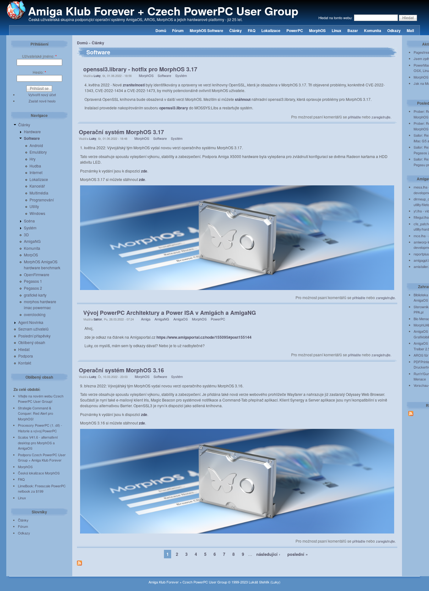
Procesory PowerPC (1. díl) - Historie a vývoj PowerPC (40, 428)
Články (235, 30)
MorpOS (31, 254)
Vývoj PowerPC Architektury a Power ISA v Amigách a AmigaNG (169, 313)
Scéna (29, 220)
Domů (160, 30)
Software (32, 138)
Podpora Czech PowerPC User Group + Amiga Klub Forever (42, 457)
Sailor (98, 319)
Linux (336, 30)
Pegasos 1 (33, 281)
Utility (34, 206)
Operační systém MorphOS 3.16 (121, 370)
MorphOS (317, 30)
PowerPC (294, 30)
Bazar (352, 30)
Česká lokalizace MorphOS (39, 472)
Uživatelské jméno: (39, 56)
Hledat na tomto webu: (335, 17)
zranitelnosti (134, 85)
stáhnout (243, 99)
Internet (36, 172)
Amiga (145, 318)
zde (144, 171)
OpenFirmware (36, 274)
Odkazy (394, 30)
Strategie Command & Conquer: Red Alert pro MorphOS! (35, 413)
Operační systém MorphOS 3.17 (121, 132)
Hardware (32, 131)
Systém (30, 227)
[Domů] (16, 18)
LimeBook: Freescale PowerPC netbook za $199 (42, 488)
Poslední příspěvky (34, 335)
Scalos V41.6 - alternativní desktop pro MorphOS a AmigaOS (38, 443)
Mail (410, 30)
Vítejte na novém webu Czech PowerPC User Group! (40, 398)
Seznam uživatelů (33, 328)
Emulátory (38, 152)
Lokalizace (270, 30)
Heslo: (39, 72)
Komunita (372, 30)
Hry (32, 158)
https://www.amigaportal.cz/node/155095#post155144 (204, 337)
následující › (268, 554)
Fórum (178, 30)
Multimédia (39, 192)
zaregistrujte (381, 116)
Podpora (25, 355)
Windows (37, 213)
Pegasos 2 (33, 288)
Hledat (24, 349)
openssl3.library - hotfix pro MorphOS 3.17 (140, 69)
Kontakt (24, 362)
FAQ (251, 30)
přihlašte (354, 116)
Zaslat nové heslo (42, 100)
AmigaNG (32, 241)
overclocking (35, 314)
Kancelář (37, 186)
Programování (42, 199)
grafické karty (35, 295)
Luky (97, 76)
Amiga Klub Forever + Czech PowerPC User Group (163, 11)
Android (36, 145)
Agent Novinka (30, 322)
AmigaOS (180, 318)
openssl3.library (173, 108)
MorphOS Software (206, 30)
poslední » (297, 554)
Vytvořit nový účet (42, 94)
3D (26, 234)
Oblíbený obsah (31, 342)
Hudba (35, 165)
